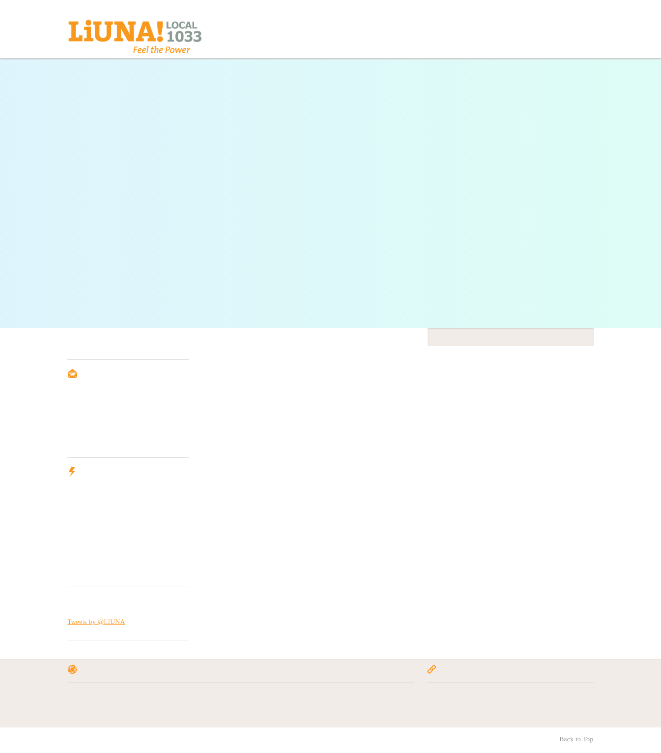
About (361, 34)
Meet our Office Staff (173, 708)
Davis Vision (488, 697)
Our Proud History (170, 697)
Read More (136, 114)
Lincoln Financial (494, 708)
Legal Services (278, 697)
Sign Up (87, 434)
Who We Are (88, 708)
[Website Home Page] (134, 38)
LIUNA (439, 697)
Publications (365, 697)
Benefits (520, 34)
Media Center (568, 34)
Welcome (82, 697)
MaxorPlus (561, 697)
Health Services (280, 708)
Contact (398, 34)
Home (331, 34)
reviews (437, 34)
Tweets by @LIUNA (96, 621)
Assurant (441, 708)
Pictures (359, 708)
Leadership (475, 34)
